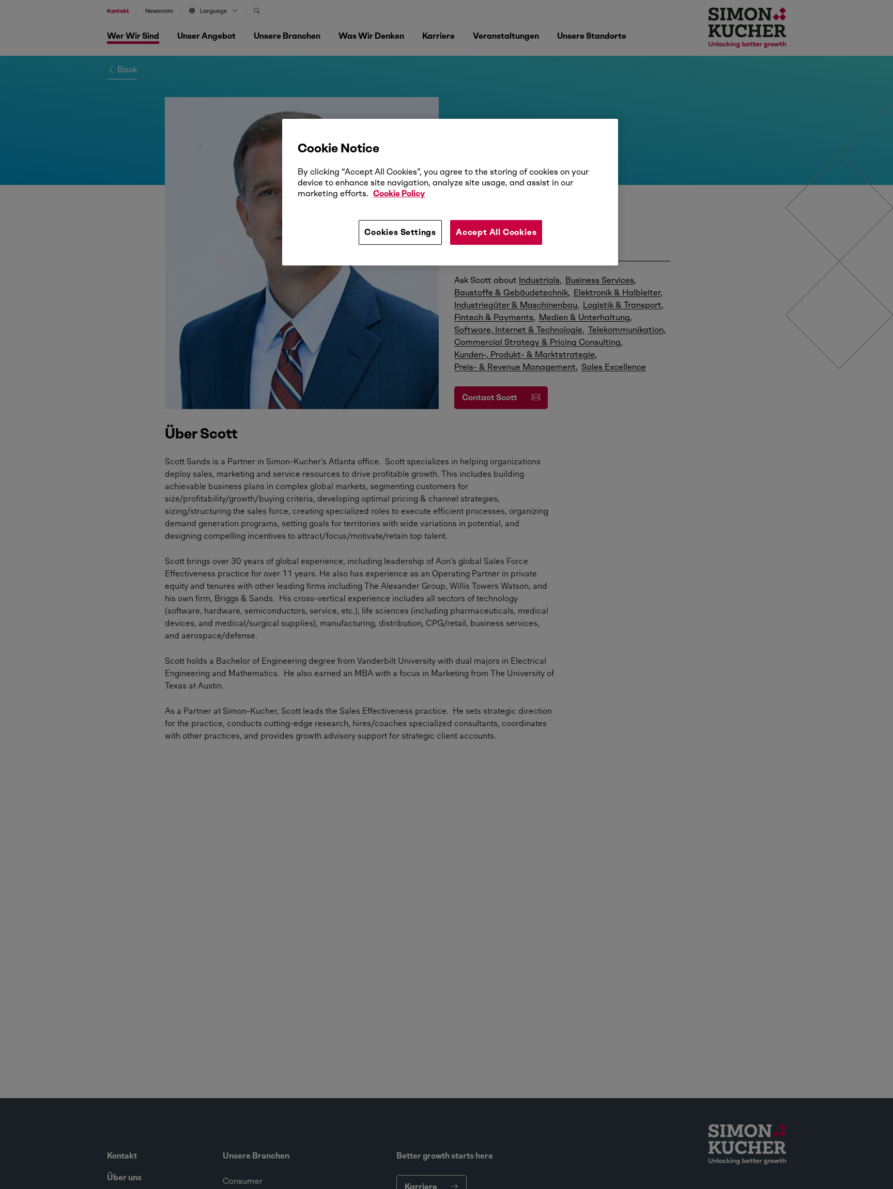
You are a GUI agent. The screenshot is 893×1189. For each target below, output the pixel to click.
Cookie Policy (399, 193)
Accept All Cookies (496, 232)
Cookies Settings (400, 232)
